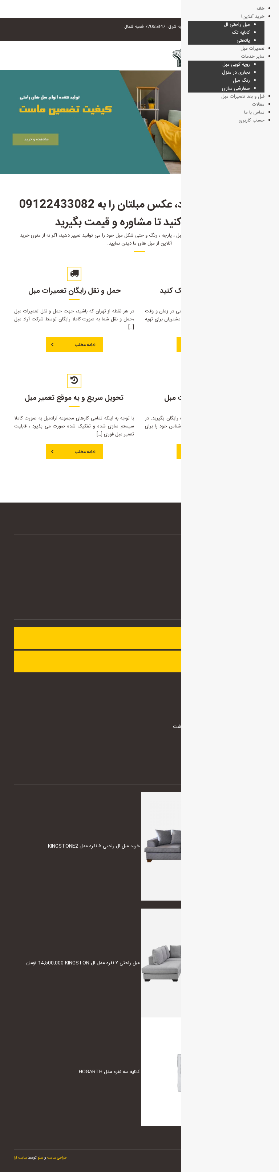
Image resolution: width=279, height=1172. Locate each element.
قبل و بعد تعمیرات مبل (242, 97)
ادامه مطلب (85, 345)
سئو (40, 1158)
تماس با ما (254, 112)
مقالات (258, 104)
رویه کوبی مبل (236, 65)
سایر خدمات (252, 57)
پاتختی (243, 41)
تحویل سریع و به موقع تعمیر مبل (74, 398)
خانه (260, 9)
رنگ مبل (241, 81)
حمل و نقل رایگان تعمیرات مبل (74, 291)
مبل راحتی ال (237, 25)
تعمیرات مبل (252, 49)
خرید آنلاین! (252, 17)
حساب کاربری (251, 120)
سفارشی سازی (236, 89)
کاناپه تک (241, 33)
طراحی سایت (57, 1158)
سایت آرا (20, 1158)
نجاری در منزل (236, 73)
